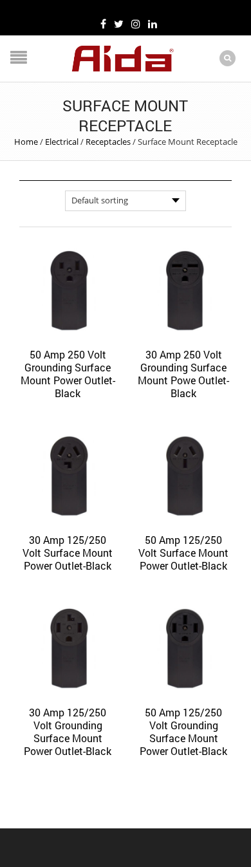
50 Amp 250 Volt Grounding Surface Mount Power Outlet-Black (68, 374)
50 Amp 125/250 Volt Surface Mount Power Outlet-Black (183, 552)
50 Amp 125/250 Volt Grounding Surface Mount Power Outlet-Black (183, 731)
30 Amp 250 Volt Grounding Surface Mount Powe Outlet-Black (183, 374)
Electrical (62, 141)
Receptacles (108, 141)
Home (26, 141)
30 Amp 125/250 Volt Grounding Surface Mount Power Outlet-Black (67, 731)
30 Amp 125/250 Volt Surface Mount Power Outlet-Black (68, 552)
